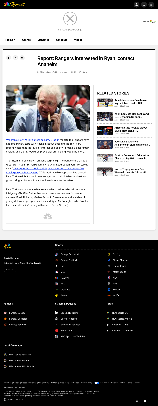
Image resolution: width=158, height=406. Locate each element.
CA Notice (121, 383)
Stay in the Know (11, 258)
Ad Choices (74, 383)
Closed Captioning (28, 383)
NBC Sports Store (50, 383)
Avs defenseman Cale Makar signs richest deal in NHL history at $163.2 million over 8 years (132, 102)
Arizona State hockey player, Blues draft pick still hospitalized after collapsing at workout (132, 129)
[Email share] (22, 57)
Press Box (64, 383)
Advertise (7, 383)
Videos (78, 39)
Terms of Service (134, 383)
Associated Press (121, 106)
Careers (16, 383)
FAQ (39, 383)
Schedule (61, 39)
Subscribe (10, 269)
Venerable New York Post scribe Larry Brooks (32, 139)
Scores (26, 39)
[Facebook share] (8, 57)
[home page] (14, 5)
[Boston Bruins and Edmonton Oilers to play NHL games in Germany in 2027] (105, 158)
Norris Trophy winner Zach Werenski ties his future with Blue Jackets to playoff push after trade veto (131, 171)
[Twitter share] (15, 57)
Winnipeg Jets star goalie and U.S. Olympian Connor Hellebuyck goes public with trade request (131, 115)
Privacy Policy (86, 383)
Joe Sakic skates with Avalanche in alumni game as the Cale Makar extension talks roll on (132, 143)
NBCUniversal (20, 387)
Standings (43, 39)
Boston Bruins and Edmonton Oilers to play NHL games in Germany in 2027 (131, 157)
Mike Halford (45, 72)
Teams (9, 39)
